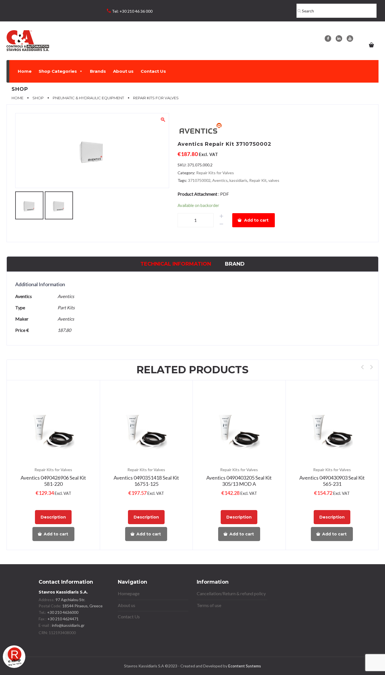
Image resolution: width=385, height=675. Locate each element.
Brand (235, 264)
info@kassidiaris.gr (68, 625)
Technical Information (175, 264)
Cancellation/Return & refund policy (231, 593)
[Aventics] (200, 129)
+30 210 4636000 (62, 612)
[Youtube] (350, 38)
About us (123, 71)
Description (53, 517)
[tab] (175, 264)
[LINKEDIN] (339, 38)
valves (273, 180)
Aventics (220, 180)
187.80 (64, 330)
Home (25, 71)
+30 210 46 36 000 (136, 11)
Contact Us (153, 71)
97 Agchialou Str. (70, 599)
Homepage (129, 593)
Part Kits (66, 307)
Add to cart (256, 220)
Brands (98, 71)
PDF (224, 194)
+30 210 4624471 (63, 618)
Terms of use (209, 605)
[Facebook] (328, 38)
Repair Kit (258, 180)
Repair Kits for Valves (215, 172)
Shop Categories (58, 71)
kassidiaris (238, 180)
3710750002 (199, 180)
